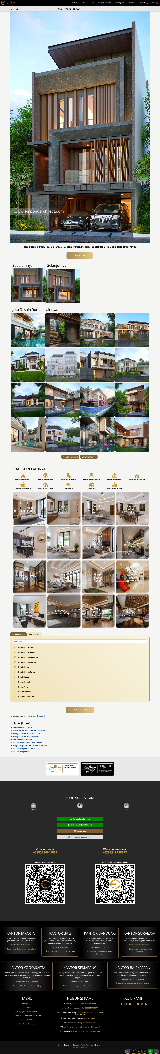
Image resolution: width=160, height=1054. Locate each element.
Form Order (80, 831)
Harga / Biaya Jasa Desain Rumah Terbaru (30, 745)
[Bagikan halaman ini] (144, 1051)
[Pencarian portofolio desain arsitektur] (133, 1051)
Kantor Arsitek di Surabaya (139, 945)
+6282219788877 (115, 852)
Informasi (132, 3)
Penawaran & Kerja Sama (81, 837)
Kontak (142, 3)
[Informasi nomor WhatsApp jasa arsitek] (150, 1051)
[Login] (148, 3)
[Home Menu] (68, 3)
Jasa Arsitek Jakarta (21, 752)
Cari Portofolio (18, 634)
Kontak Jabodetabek (81, 819)
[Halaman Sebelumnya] (127, 1051)
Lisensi (42, 716)
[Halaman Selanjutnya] (156, 1051)
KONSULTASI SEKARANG (80, 710)
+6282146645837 (45, 852)
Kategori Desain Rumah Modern (26, 736)
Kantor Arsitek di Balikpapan (133, 979)
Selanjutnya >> (89, 456)
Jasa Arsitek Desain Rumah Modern (27, 743)
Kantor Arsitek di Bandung (100, 947)
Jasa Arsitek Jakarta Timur (24, 748)
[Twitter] (142, 1005)
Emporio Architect (70, 1045)
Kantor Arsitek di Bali (60, 947)
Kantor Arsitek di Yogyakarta (27, 982)
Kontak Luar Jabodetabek (81, 825)
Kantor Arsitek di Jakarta (20, 945)
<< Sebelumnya (70, 456)
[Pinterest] (138, 1005)
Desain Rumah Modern (22, 739)
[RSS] (146, 1005)
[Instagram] (126, 1005)
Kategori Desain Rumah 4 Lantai (26, 733)
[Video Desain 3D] (139, 1051)
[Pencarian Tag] (17, 8)
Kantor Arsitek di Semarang (80, 982)
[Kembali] (12, 8)
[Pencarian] (157, 3)
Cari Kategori (35, 634)
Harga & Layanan (104, 3)
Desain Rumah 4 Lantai (22, 727)
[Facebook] (122, 1005)
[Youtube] (130, 1005)
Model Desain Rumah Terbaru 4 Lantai (29, 730)
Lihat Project (79, 255)
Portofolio (75, 3)
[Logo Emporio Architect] (7, 3)
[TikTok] (134, 1005)
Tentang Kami (120, 3)
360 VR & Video (88, 3)
